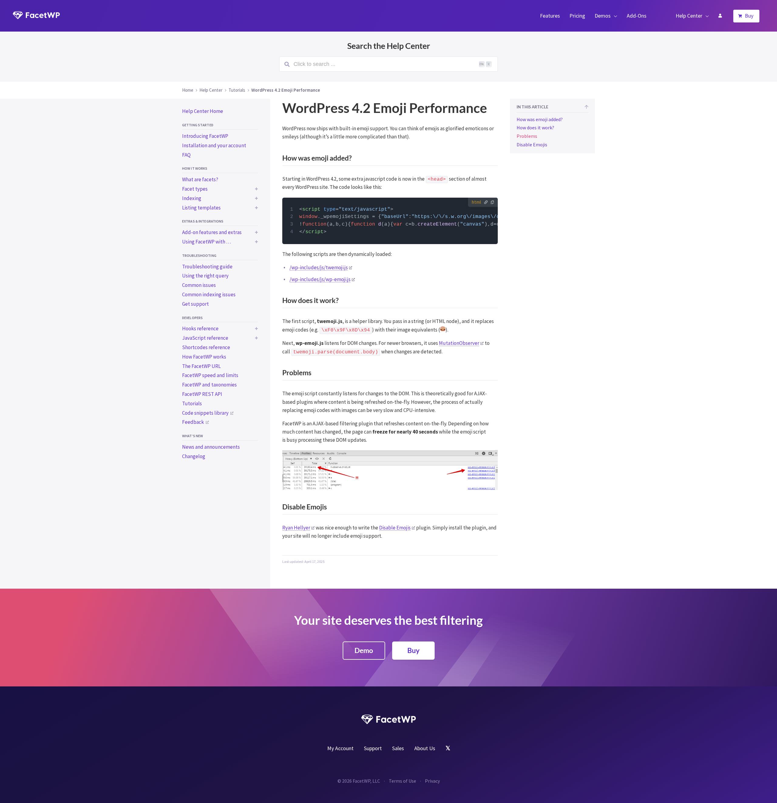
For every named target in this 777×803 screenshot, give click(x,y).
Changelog (193, 456)
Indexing (191, 198)
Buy (749, 15)
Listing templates (201, 207)
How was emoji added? (540, 119)
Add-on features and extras (212, 232)
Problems (527, 136)
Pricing (577, 15)
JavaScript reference (205, 338)
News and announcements (211, 447)
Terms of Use (402, 781)
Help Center (689, 15)
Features (550, 15)
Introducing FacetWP (205, 136)
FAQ (186, 154)
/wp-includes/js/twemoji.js (319, 267)
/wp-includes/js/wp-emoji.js (320, 279)
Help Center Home (202, 111)
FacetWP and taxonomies (209, 384)
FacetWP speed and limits (210, 375)
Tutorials (192, 403)
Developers (192, 317)
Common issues (199, 285)
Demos (603, 15)
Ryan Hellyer (296, 527)
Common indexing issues (209, 294)
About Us (424, 748)
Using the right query (205, 275)
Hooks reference (200, 328)
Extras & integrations (203, 221)
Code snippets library (205, 413)
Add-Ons (636, 15)
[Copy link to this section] (492, 159)
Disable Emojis (395, 527)
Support (373, 748)
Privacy (432, 781)
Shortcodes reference (206, 347)
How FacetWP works (204, 356)
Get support (195, 304)
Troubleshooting (199, 255)
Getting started (197, 125)
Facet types (195, 188)
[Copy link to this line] (290, 209)
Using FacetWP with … (206, 241)
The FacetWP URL (201, 366)
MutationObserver (459, 343)
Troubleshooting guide (207, 266)
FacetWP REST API (202, 394)
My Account (720, 15)
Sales (398, 748)
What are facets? (200, 179)
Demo (364, 650)
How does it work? (535, 128)
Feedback (193, 422)
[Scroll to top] (586, 107)
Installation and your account (214, 145)
